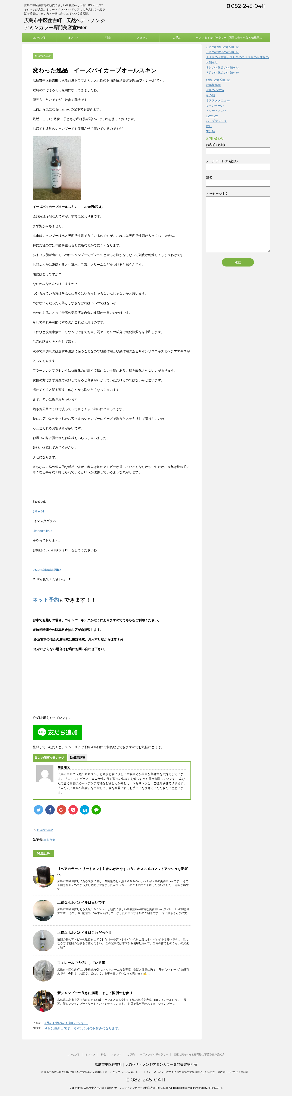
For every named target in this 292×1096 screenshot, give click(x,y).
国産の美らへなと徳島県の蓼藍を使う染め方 (245, 39)
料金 (108, 37)
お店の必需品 (45, 830)
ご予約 (177, 37)
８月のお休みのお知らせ (222, 47)
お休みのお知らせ (218, 80)
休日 (209, 126)
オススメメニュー (218, 100)
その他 (210, 95)
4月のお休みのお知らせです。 (66, 1023)
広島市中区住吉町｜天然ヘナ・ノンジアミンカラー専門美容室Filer (146, 1064)
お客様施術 (213, 85)
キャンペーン (215, 105)
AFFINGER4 (215, 1087)
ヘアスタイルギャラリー (211, 37)
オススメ (73, 37)
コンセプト (39, 37)
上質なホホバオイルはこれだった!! (84, 932)
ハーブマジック (216, 121)
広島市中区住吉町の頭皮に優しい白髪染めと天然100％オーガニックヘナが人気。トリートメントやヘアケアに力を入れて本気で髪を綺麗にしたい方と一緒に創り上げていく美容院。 (146, 1072)
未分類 (210, 131)
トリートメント (216, 110)
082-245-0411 (248, 6)
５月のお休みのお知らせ (222, 52)
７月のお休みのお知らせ (222, 72)
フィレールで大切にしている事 (81, 963)
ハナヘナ (212, 116)
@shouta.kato (42, 531)
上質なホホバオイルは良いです (81, 902)
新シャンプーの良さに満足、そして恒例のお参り (95, 993)
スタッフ (142, 37)
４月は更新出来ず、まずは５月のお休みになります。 (82, 1028)
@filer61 (38, 511)
